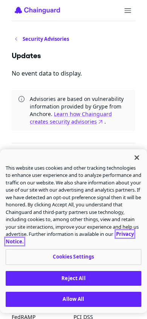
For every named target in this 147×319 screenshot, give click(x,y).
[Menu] (127, 10)
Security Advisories (46, 39)
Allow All (73, 299)
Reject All (73, 278)
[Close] (137, 157)
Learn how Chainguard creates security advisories (71, 117)
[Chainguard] (37, 10)
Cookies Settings (73, 256)
